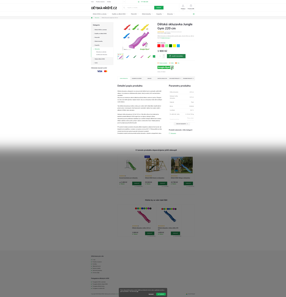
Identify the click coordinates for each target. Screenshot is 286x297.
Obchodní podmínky (97, 270)
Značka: (169, 68)
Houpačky (97, 45)
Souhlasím (162, 294)
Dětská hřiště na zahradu (101, 29)
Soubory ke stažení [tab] (136, 78)
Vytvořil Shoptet (191, 294)
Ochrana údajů (96, 272)
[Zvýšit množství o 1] (164, 55)
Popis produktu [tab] (124, 78)
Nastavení (151, 294)
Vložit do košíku (177, 56)
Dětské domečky (98, 41)
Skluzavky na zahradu (101, 52)
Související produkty (174, 78)
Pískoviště (97, 37)
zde (137, 291)
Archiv (96, 63)
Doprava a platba (96, 268)
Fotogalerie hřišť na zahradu (99, 282)
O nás (92, 1)
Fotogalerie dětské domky (98, 286)
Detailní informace (165, 38)
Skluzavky (97, 49)
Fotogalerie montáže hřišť (98, 288)
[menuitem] (100, 14)
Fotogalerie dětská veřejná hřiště (100, 284)
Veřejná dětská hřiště (100, 59)
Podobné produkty (187, 78)
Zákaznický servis (97, 266)
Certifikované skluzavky (101, 54)
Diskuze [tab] (149, 78)
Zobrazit (136, 183)
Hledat (158, 7)
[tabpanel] (130, 170)
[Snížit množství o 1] (164, 57)
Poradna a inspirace (100, 1)
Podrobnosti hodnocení (176, 31)
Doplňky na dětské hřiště (101, 33)
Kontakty (109, 1)
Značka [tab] (162, 78)
